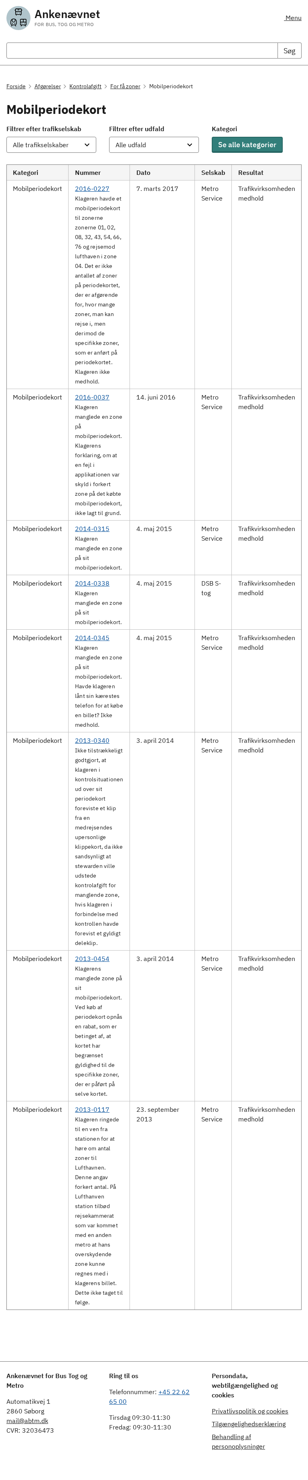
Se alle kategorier (247, 144)
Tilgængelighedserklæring (249, 1424)
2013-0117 (92, 1109)
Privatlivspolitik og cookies (250, 1411)
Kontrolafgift (85, 86)
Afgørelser (47, 86)
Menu (293, 18)
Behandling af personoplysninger (238, 1441)
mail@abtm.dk (27, 1421)
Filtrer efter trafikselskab (43, 129)
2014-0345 (92, 638)
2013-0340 (92, 740)
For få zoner (125, 86)
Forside (16, 86)
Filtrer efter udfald (136, 129)
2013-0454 (92, 959)
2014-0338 (92, 583)
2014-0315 (92, 529)
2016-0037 (92, 397)
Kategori (224, 129)
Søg (290, 50)
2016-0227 (92, 188)
